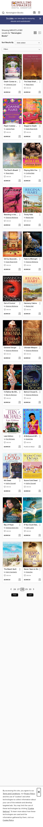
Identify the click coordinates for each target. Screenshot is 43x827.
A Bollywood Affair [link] (31, 436)
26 (14, 589)
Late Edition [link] (8, 436)
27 (18, 589)
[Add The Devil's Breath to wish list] (19, 180)
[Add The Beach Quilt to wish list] (19, 579)
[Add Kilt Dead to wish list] (19, 491)
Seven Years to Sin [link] (31, 569)
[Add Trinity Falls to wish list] (39, 225)
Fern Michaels (10, 439)
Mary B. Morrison (11, 395)
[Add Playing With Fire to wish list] (39, 180)
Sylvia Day (29, 572)
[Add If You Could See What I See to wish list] (39, 535)
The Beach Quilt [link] (10, 569)
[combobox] (16, 13)
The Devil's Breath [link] (11, 170)
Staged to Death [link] (30, 126)
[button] (35, 33)
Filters (6, 49)
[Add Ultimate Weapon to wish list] (39, 358)
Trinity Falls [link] (28, 215)
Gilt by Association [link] (11, 259)
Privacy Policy (29, 794)
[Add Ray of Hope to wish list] (19, 535)
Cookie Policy (8, 820)
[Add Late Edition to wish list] (19, 446)
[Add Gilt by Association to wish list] (19, 269)
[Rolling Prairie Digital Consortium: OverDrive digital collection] (21, 5)
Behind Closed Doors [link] (31, 392)
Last (30, 595)
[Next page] (33, 589)
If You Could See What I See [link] (31, 525)
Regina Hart (29, 218)
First (14, 595)
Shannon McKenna (12, 218)
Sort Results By (8, 42)
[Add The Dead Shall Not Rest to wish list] (39, 92)
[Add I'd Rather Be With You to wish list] (19, 402)
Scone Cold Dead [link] (30, 481)
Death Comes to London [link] (11, 82)
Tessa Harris (30, 85)
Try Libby (10, 18)
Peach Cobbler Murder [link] (11, 126)
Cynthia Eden (30, 173)
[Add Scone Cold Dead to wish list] (39, 491)
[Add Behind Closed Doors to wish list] (39, 402)
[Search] (3, 12)
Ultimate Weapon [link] (30, 348)
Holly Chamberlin (11, 572)
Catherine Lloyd (11, 85)
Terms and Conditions (11, 794)
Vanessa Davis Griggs (12, 528)
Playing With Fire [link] (30, 170)
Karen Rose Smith (31, 129)
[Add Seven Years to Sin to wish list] (39, 579)
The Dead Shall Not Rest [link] (31, 82)
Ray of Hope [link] (9, 525)
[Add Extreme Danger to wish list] (19, 358)
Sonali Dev (29, 439)
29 (26, 589)
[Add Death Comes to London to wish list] (19, 92)
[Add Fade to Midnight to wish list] (39, 269)
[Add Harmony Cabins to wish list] (39, 313)
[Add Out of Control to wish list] (19, 313)
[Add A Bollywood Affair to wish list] (39, 446)
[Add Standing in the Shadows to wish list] (19, 225)
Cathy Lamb (30, 528)
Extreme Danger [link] (10, 348)
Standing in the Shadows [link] (11, 215)
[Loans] (34, 13)
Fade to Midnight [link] (30, 259)
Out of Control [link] (9, 303)
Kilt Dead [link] (7, 481)
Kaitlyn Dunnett (11, 483)
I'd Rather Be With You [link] (11, 392)
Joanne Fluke (10, 129)
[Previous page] (11, 589)
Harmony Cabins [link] (30, 303)
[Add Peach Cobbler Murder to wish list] (19, 136)
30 (30, 589)
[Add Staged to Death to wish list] (39, 136)
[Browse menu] (39, 12)
